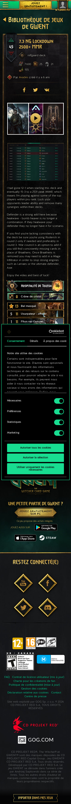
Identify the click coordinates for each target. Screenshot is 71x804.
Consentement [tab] (16, 341)
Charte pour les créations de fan (34, 681)
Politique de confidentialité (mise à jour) (34, 685)
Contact (56, 692)
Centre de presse (35, 696)
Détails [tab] (34, 341)
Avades (23, 77)
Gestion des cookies (34, 688)
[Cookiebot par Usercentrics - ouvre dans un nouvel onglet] (49, 332)
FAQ (7, 677)
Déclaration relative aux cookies (28, 692)
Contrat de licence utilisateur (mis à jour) (38, 677)
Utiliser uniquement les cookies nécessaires (35, 468)
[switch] (59, 411)
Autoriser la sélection (35, 457)
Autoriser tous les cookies (35, 448)
